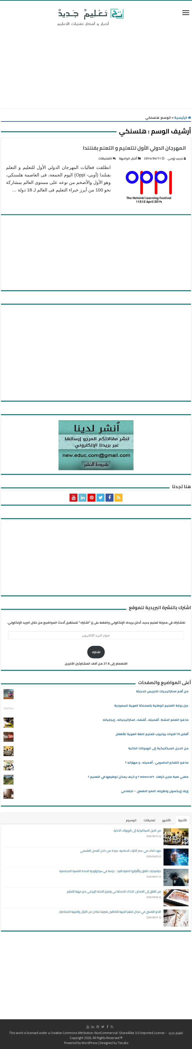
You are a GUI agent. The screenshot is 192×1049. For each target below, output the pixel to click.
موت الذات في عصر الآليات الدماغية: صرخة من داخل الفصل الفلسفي (120, 851)
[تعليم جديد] (90, 17)
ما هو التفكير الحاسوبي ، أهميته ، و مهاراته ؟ (156, 762)
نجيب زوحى (175, 158)
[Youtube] (74, 498)
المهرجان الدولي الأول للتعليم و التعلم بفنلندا (134, 147)
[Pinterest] (92, 498)
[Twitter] (100, 498)
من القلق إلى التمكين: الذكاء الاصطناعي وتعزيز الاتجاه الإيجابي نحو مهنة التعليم (114, 891)
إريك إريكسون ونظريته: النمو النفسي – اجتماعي (154, 791)
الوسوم (131, 820)
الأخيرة (182, 820)
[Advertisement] (96, 68)
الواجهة (124, 158)
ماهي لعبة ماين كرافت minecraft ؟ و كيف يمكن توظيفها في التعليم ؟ (138, 777)
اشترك (96, 652)
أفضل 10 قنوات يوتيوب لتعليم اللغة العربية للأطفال (152, 734)
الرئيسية (181, 117)
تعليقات (149, 820)
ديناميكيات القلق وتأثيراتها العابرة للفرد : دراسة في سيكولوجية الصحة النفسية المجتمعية (110, 871)
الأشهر (166, 820)
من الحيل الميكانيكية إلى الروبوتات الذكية (158, 748)
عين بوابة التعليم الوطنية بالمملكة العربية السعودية (151, 705)
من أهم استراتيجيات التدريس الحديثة (162, 691)
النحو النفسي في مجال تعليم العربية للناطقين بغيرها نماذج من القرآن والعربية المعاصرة (110, 912)
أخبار (134, 158)
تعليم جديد (175, 1033)
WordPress (89, 1043)
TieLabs (123, 1043)
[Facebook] (110, 498)
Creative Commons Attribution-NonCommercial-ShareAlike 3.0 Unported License (107, 1033)
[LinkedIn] (82, 498)
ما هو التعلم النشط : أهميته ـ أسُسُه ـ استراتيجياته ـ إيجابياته (145, 720)
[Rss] (118, 498)
